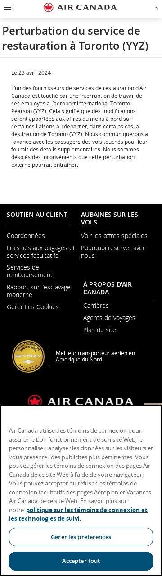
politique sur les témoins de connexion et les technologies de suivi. (78, 514)
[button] (6, 7)
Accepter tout (81, 561)
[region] (81, 490)
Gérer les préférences (81, 537)
